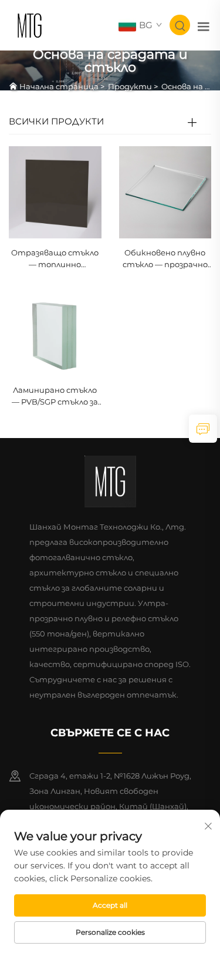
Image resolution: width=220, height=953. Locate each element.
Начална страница (59, 86)
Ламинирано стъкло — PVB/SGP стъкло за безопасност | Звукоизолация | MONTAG (55, 396)
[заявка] (203, 429)
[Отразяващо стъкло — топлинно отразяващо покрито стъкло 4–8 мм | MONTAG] (55, 191)
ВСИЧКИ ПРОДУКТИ (56, 121)
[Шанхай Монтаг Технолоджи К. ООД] (29, 24)
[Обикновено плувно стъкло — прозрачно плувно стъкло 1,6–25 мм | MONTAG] (165, 191)
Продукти (130, 86)
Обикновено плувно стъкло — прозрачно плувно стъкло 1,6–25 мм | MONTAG (165, 259)
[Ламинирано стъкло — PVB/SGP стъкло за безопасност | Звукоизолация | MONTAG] (55, 329)
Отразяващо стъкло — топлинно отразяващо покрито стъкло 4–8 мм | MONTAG (55, 259)
